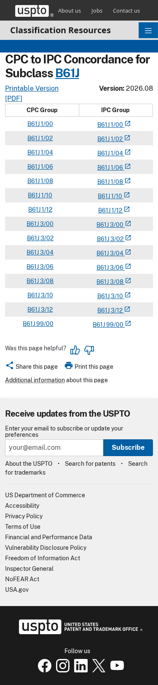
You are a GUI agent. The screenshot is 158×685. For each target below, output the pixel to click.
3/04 (46, 252)
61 (104, 124)
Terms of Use (22, 526)
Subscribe (128, 447)
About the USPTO (28, 463)
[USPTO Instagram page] (62, 670)
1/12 (46, 209)
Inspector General (29, 568)
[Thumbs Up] (75, 350)
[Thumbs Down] (89, 350)
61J (71, 73)
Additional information (35, 380)
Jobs (96, 10)
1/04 (46, 152)
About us (69, 10)
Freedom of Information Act (42, 558)
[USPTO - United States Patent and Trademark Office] (79, 632)
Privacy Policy (24, 516)
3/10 (46, 295)
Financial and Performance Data (48, 537)
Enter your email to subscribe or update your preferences (64, 431)
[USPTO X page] (98, 670)
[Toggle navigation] (148, 30)
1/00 (46, 124)
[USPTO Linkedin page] (80, 670)
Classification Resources (60, 30)
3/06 (46, 266)
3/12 (46, 309)
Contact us (126, 10)
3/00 (46, 223)
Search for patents (90, 463)
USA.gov (17, 589)
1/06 (46, 166)
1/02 (46, 138)
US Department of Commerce (45, 495)
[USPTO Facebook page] (44, 670)
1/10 (46, 195)
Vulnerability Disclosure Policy (45, 547)
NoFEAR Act (22, 579)
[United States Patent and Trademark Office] (34, 11)
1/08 (46, 181)
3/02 (46, 238)
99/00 (44, 323)
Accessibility (22, 505)
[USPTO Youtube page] (115, 670)
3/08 (46, 281)
